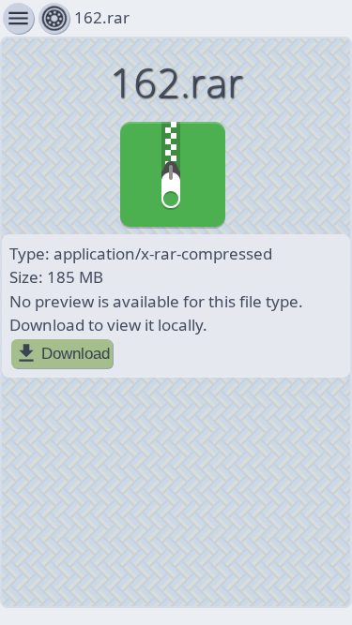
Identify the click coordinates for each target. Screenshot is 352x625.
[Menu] (53, 18)
